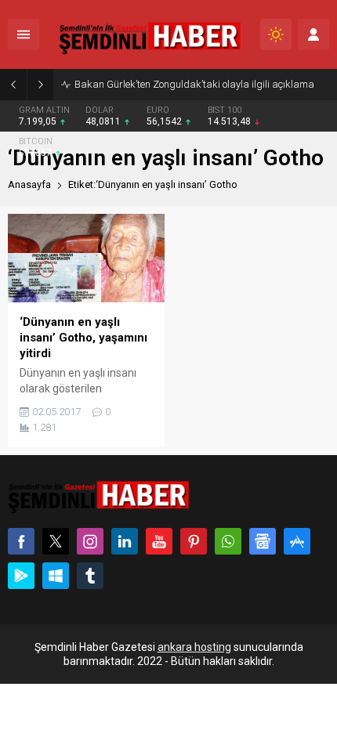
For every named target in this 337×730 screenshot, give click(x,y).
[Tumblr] (90, 575)
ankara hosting (194, 647)
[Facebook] (21, 541)
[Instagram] (90, 541)
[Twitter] (55, 541)
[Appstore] (297, 541)
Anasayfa (29, 184)
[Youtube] (159, 541)
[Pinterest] (193, 541)
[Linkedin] (124, 541)
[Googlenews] (262, 541)
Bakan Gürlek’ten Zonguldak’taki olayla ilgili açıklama (194, 84)
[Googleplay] (21, 575)
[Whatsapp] (228, 541)
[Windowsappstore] (55, 575)
